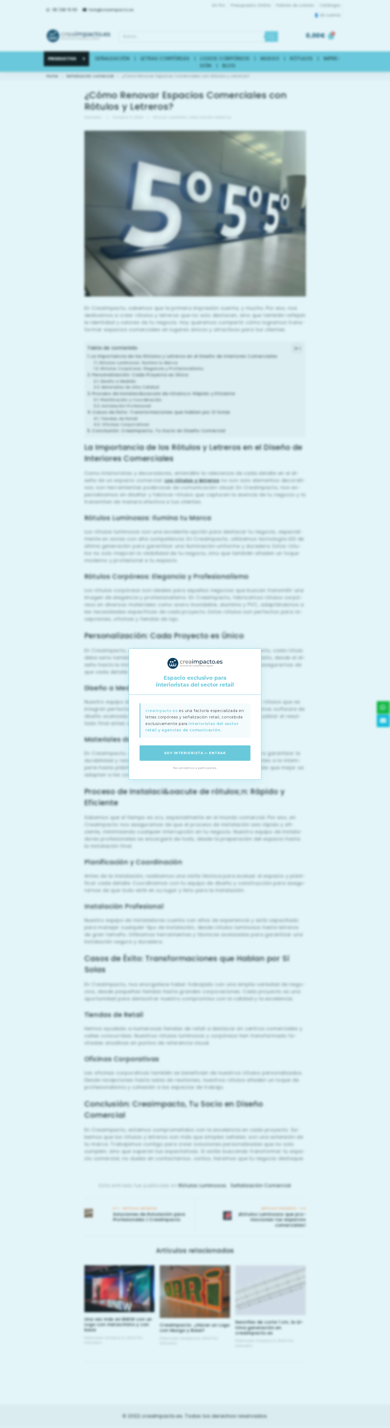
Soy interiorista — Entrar (195, 753)
